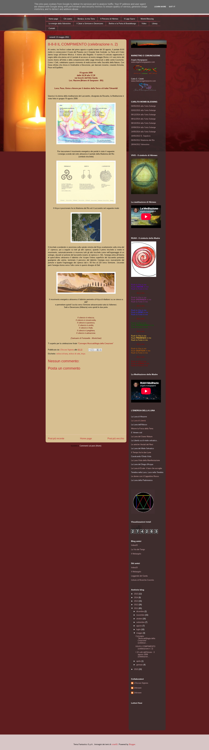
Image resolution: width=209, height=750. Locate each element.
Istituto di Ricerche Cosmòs (142, 580)
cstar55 (114, 744)
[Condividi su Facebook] (97, 350)
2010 (136, 669)
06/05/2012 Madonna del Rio (143, 140)
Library (155, 23)
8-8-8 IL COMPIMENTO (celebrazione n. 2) (145, 647)
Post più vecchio (115, 438)
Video (144, 23)
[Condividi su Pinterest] (100, 350)
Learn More (160, 7)
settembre (140, 622)
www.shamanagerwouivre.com (143, 81)
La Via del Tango (138, 549)
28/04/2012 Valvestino (140, 144)
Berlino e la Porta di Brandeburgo (122, 23)
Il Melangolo (136, 554)
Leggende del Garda (139, 576)
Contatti (52, 28)
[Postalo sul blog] (92, 350)
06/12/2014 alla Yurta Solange (143, 115)
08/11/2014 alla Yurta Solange (143, 119)
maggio (139, 633)
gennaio (139, 665)
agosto (139, 626)
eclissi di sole (74, 354)
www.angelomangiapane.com (143, 62)
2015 (136, 594)
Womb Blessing (147, 19)
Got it (172, 7)
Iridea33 (134, 545)
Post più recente (56, 438)
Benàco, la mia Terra (86, 19)
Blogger (132, 744)
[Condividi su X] (95, 350)
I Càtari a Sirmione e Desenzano (89, 23)
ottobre (139, 619)
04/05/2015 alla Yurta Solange (143, 106)
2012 (136, 605)
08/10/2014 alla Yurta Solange (143, 123)
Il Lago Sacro (129, 19)
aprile (138, 661)
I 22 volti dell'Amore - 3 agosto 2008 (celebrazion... (145, 654)
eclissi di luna (62, 354)
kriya (83, 354)
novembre (140, 615)
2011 (136, 608)
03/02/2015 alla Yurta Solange (143, 110)
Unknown (137, 688)
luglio (138, 629)
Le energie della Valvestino (60, 23)
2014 (136, 597)
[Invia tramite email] (89, 350)
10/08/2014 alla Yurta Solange (143, 127)
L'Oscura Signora (141, 683)
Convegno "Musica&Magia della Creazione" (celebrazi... (145, 639)
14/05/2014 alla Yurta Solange (143, 132)
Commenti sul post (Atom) (90, 446)
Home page (53, 19)
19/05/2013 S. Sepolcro (140, 136)
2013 (136, 601)
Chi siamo (68, 19)
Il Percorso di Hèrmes (109, 19)
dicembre (140, 611)
